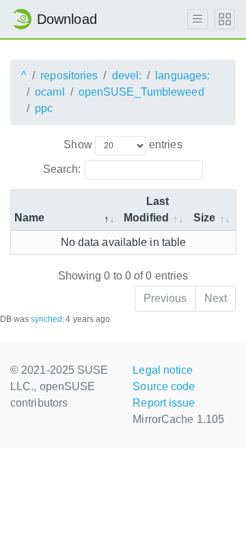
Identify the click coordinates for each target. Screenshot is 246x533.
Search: (62, 169)
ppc (44, 108)
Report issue (164, 403)
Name (29, 217)
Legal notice (163, 370)
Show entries (123, 144)
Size (204, 217)
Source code (164, 386)
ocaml (50, 92)
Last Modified (146, 209)
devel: (127, 75)
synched (47, 319)
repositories (69, 75)
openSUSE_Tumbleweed (141, 92)
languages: (182, 75)
